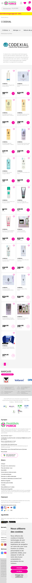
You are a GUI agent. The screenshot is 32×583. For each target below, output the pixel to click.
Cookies (3, 485)
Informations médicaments (8, 472)
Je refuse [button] (19, 571)
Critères (5, 30)
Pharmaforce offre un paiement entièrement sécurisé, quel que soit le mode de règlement (15, 501)
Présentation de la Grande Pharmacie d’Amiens (14, 449)
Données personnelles (7, 482)
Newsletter (3, 470)
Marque (15, 30)
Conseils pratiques (6, 474)
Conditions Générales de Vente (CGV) (11, 478)
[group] (6, 379)
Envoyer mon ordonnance (8, 466)
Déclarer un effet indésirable (8, 476)
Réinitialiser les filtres (6, 33)
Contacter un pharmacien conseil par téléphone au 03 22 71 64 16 (16, 438)
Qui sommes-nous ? (6, 435)
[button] (2, 3)
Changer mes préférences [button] (19, 576)
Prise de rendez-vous (6, 468)
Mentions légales (5, 480)
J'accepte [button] (19, 567)
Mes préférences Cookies (7, 487)
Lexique (3, 463)
